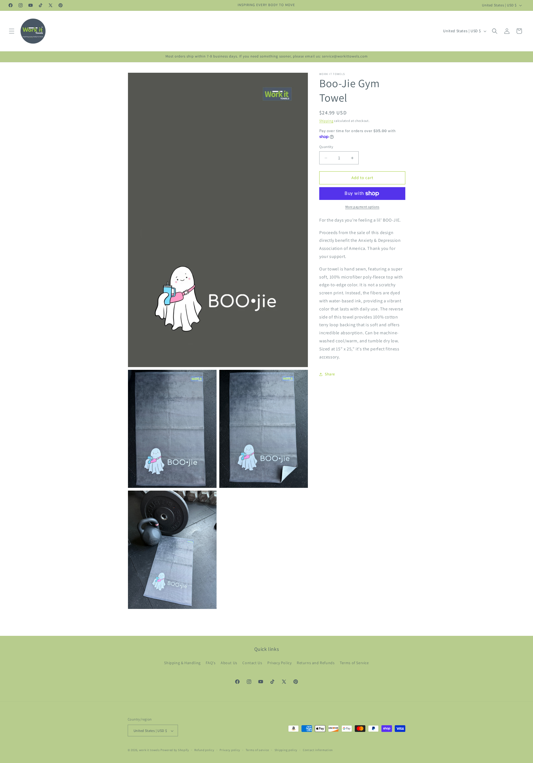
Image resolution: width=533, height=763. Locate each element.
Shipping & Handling (182, 662)
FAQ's (210, 662)
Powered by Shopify (174, 750)
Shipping (326, 121)
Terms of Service (354, 662)
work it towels (149, 750)
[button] (12, 31)
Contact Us (252, 662)
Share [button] (330, 374)
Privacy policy (230, 750)
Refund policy (204, 750)
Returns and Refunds (316, 662)
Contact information (318, 750)
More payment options (362, 207)
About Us (229, 662)
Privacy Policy (279, 662)
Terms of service (257, 750)
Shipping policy (286, 750)
